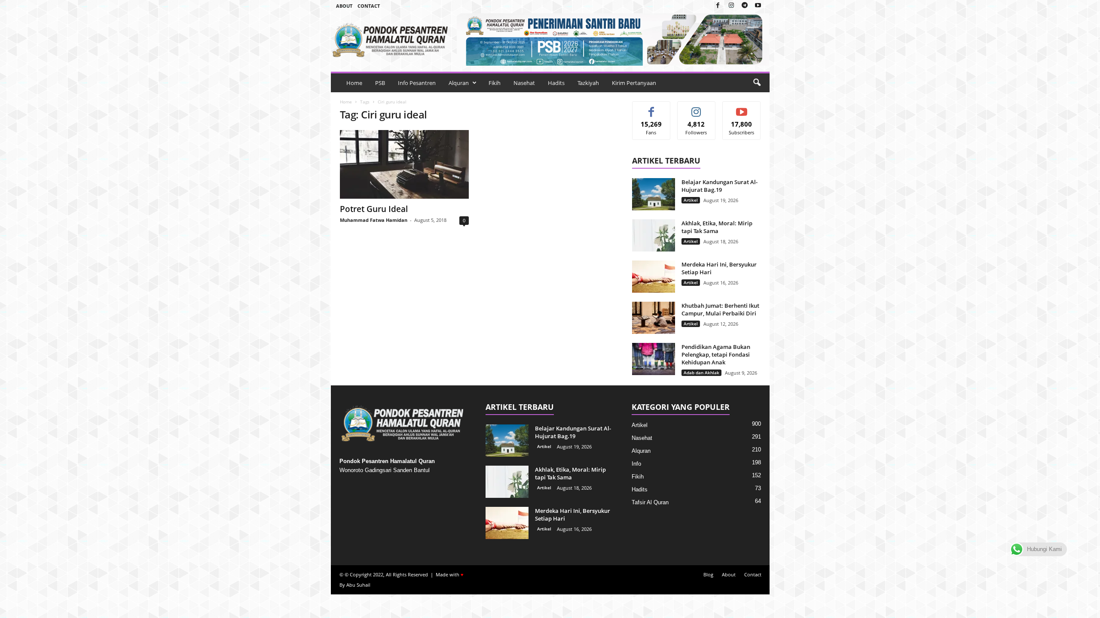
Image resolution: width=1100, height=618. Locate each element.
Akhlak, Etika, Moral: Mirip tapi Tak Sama (716, 227)
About (344, 6)
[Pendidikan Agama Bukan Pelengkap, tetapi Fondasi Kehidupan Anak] (653, 359)
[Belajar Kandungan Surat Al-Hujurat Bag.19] (653, 194)
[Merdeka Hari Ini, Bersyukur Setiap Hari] (653, 277)
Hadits (556, 83)
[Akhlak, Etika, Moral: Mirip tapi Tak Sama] (653, 235)
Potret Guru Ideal (374, 209)
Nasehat (524, 83)
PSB (380, 83)
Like (651, 108)
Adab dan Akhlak (701, 373)
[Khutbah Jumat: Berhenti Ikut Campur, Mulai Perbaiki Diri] (653, 318)
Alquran (459, 83)
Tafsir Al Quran (650, 502)
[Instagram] (731, 6)
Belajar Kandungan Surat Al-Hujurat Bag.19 (719, 186)
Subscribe (741, 108)
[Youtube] (758, 6)
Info (636, 463)
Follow (696, 108)
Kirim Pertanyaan (634, 83)
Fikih (495, 83)
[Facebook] (718, 6)
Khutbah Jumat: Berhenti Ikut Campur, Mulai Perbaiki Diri (720, 309)
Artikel (691, 200)
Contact (369, 6)
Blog (708, 574)
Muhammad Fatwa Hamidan (373, 220)
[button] (756, 82)
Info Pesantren (417, 83)
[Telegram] (744, 6)
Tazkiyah (588, 83)
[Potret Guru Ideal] (404, 164)
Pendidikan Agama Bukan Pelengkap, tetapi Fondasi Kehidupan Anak (715, 354)
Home (354, 83)
